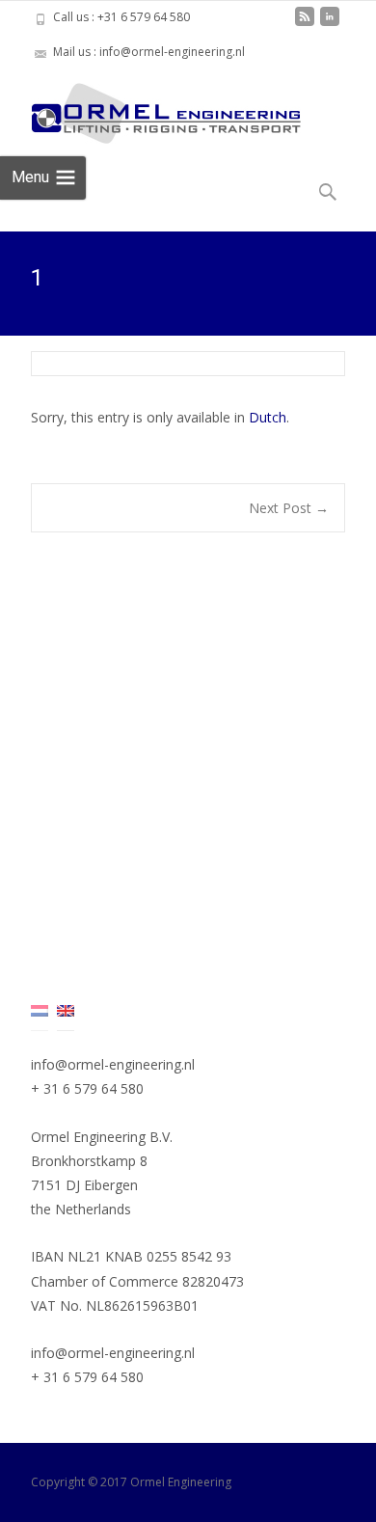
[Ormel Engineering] (150, 108)
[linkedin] (329, 23)
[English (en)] (65, 1009)
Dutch (267, 417)
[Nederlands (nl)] (39, 1009)
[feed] (304, 23)
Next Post (289, 508)
